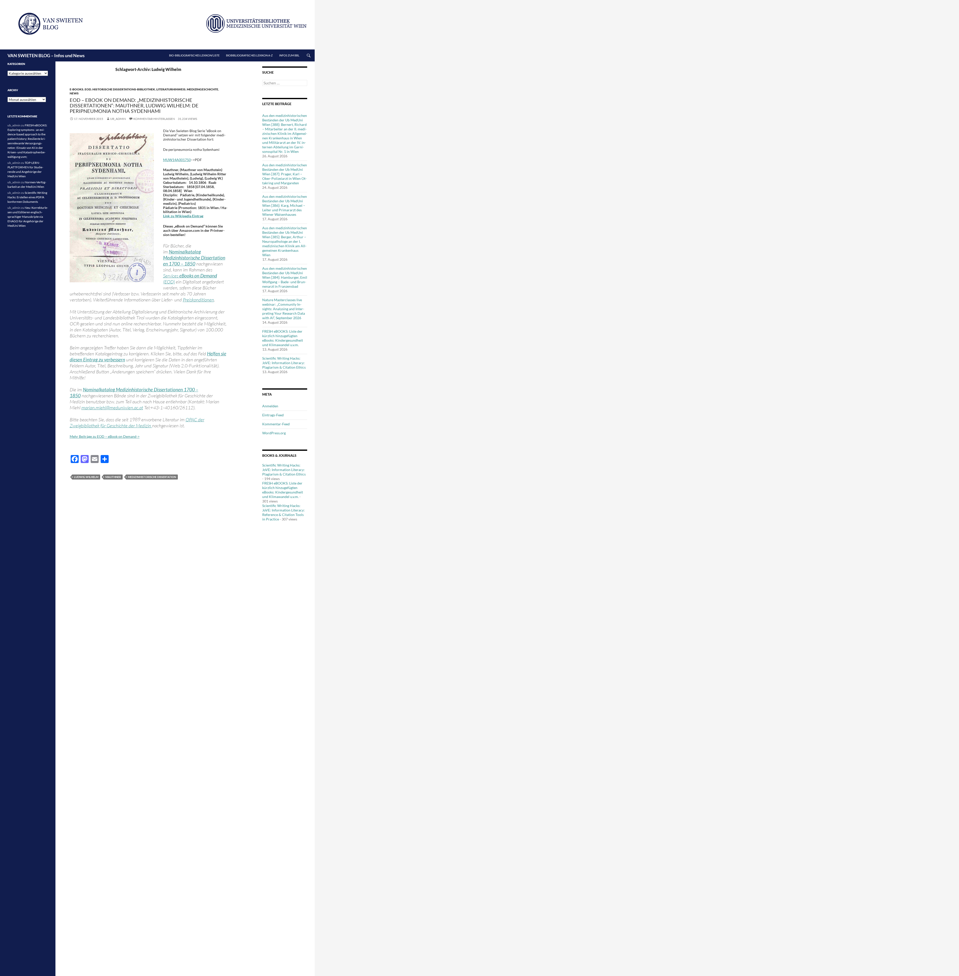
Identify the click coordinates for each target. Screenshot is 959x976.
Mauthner (113, 477)
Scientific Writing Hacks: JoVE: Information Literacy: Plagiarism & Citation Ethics (284, 362)
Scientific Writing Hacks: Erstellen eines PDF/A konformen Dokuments (27, 197)
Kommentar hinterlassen (154, 119)
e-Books (76, 89)
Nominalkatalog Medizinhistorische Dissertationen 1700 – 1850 (194, 257)
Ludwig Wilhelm (86, 477)
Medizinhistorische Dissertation (152, 477)
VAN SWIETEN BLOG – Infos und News (46, 55)
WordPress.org (274, 433)
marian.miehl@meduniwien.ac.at (112, 408)
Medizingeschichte (202, 89)
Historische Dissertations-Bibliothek (123, 89)
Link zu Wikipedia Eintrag (183, 216)
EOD (88, 89)
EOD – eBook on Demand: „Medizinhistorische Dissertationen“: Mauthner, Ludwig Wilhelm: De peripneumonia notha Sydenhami (134, 105)
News (74, 93)
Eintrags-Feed (273, 415)
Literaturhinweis (171, 89)
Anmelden (270, 406)
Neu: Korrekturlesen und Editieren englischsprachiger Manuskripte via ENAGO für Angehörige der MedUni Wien (27, 217)
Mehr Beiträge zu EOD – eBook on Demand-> (105, 436)
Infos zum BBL (289, 55)
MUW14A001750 (177, 160)
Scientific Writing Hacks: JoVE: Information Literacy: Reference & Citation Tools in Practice (283, 512)
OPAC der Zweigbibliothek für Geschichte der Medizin (137, 423)
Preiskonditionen (198, 300)
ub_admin (118, 119)
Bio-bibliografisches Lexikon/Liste (194, 55)
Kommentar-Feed (276, 424)
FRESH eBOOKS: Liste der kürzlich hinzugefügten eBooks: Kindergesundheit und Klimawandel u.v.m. (282, 338)
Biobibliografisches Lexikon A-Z (249, 55)
